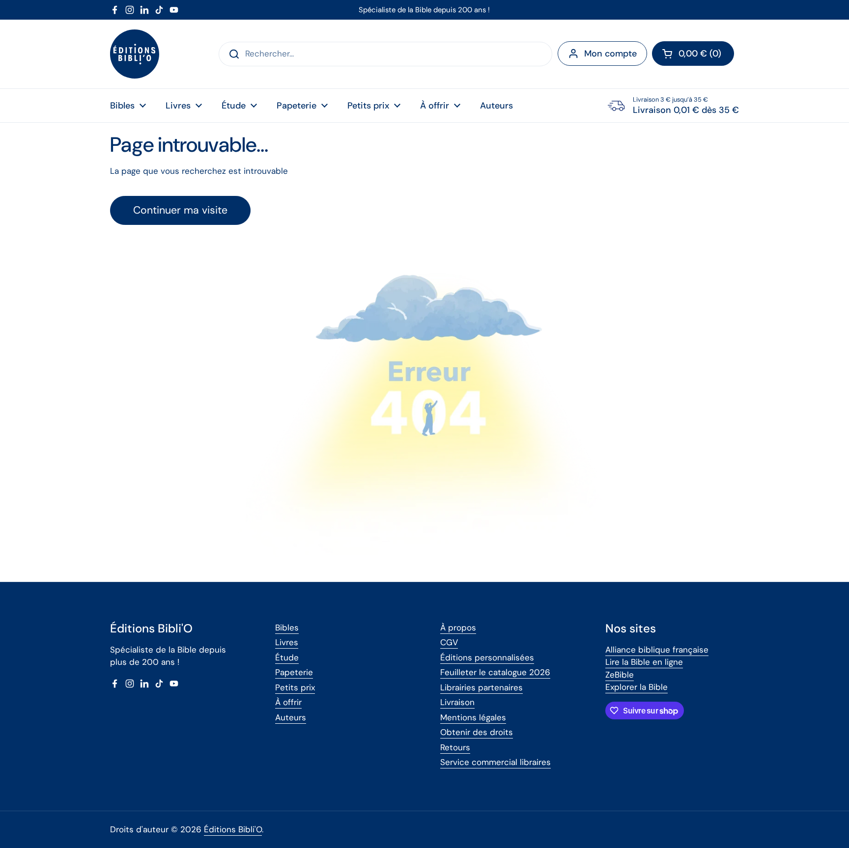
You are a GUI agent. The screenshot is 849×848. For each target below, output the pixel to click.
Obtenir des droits (476, 732)
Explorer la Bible (636, 687)
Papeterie (294, 672)
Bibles (287, 627)
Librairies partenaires (481, 687)
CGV (449, 642)
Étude (287, 657)
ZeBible (619, 674)
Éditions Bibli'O (233, 829)
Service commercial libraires (495, 762)
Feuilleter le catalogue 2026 (495, 672)
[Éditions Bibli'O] (134, 54)
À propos (458, 627)
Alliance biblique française (656, 649)
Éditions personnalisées (487, 657)
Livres (286, 642)
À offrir (288, 702)
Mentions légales (473, 717)
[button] (693, 53)
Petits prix (295, 687)
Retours (455, 747)
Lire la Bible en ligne (644, 662)
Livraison (457, 702)
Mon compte (610, 53)
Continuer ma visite (180, 210)
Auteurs (290, 717)
